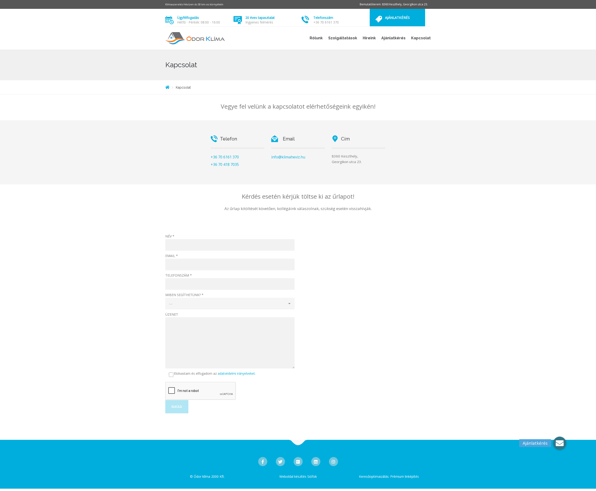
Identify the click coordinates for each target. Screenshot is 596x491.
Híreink (369, 38)
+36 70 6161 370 (326, 22)
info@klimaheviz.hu (288, 157)
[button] (559, 445)
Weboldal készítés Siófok (298, 476)
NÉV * (169, 236)
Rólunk (316, 38)
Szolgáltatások (342, 38)
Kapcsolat (421, 38)
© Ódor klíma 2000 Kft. (207, 476)
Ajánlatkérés (397, 17)
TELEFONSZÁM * (178, 275)
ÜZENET (171, 314)
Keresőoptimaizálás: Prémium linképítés (389, 476)
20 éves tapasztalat (260, 17)
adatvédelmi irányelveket (236, 373)
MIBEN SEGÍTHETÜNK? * (184, 295)
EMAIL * (171, 256)
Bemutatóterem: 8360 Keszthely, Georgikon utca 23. (394, 4)
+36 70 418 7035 (225, 164)
